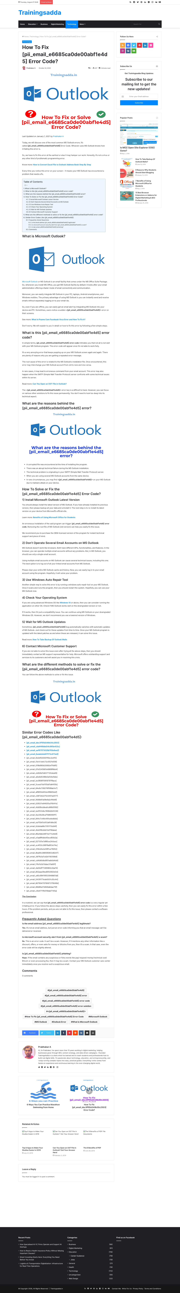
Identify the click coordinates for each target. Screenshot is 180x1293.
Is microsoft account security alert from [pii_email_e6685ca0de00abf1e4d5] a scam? (59, 225)
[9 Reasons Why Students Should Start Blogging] (127, 173)
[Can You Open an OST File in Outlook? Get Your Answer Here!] (66, 1137)
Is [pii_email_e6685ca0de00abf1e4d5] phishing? (47, 227)
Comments (33, 229)
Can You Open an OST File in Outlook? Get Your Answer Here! (64, 1150)
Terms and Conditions (152, 1289)
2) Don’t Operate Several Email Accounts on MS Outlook (48, 202)
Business (44, 24)
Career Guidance (77, 1256)
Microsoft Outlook (30, 281)
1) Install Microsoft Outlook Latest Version (43, 199)
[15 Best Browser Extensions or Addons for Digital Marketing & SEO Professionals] (127, 196)
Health (71, 1267)
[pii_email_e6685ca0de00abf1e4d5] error (66, 995)
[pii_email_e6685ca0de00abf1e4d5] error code (66, 1001)
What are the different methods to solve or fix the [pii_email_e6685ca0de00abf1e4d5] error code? (64, 215)
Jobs (73, 1260)
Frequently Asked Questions (39, 220)
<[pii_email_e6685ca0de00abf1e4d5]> (67, 1011)
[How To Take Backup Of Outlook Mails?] (127, 162)
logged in (35, 1177)
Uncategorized (74, 1275)
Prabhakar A (31, 68)
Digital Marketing (57, 24)
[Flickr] (51, 1067)
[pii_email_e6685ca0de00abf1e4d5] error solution (66, 1006)
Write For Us (127, 1289)
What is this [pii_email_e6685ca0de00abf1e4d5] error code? (49, 191)
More (82, 24)
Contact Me (116, 1289)
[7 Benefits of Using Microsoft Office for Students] (127, 184)
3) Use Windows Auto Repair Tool (41, 204)
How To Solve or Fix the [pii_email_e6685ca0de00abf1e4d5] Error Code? (54, 197)
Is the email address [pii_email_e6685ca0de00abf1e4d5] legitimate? (53, 222)
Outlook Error (59, 1022)
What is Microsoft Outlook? (35, 188)
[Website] (39, 1067)
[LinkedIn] (48, 1067)
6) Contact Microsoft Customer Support (43, 212)
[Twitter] (45, 1067)
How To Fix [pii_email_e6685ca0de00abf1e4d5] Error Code (55, 1016)
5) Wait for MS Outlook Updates (40, 209)
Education (32, 24)
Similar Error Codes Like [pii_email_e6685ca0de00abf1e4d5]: (49, 217)
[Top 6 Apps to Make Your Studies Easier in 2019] (35, 1137)
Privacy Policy (138, 1289)
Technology (71, 24)
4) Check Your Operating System (41, 207)
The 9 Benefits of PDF (92, 1148)
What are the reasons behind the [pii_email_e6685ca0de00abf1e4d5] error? (55, 194)
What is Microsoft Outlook (84, 1022)
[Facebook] (42, 1067)
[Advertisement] (90, 1204)
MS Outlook (41, 1022)
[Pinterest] (54, 1067)
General (72, 1263)
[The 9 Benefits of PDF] (96, 1137)
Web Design (73, 1279)
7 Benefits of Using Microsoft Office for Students (143, 183)
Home (22, 24)
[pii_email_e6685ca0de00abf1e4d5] (66, 990)
